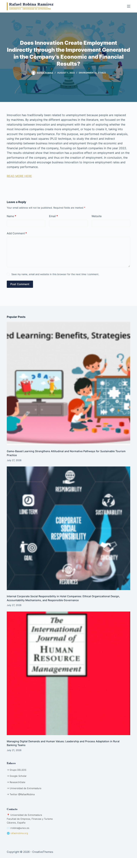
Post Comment (19, 284)
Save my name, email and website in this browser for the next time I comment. (55, 274)
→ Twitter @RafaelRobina (21, 794)
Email (53, 216)
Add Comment (17, 233)
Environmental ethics (92, 72)
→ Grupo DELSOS (16, 769)
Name (11, 216)
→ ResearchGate (16, 782)
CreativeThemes (42, 852)
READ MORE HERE (19, 176)
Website (97, 216)
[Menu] (128, 6)
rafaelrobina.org (19, 833)
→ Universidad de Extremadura (24, 788)
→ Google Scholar (17, 775)
